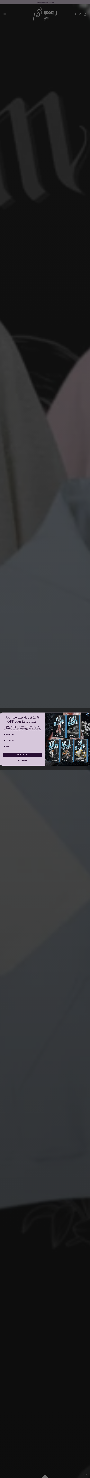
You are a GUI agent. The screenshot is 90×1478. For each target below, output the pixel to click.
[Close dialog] (88, 714)
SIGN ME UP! (22, 754)
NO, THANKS (22, 760)
